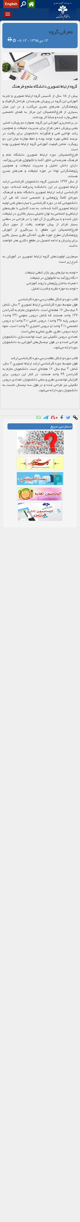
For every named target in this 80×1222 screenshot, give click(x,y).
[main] (40, 276)
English (11, 4)
